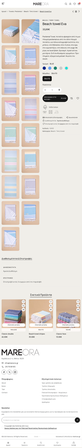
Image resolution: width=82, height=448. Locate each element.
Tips (3, 389)
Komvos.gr (76, 436)
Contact (4, 393)
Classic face (61, 334)
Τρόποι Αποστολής (48, 389)
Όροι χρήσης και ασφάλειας (52, 383)
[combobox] (37, 436)
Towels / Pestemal (15, 11)
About (4, 383)
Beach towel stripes (37, 334)
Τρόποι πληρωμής (48, 386)
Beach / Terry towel (31, 11)
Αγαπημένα (45, 402)
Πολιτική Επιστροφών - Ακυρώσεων (54, 393)
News (4, 386)
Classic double (8, 334)
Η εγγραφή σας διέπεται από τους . (30, 427)
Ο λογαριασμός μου (49, 399)
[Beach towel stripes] (73, 11)
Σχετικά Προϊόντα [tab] (41, 294)
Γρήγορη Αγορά (14, 325)
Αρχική (4, 11)
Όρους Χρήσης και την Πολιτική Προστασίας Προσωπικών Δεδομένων (30, 428)
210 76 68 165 (10, 367)
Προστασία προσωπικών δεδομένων (55, 396)
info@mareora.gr (11, 363)
